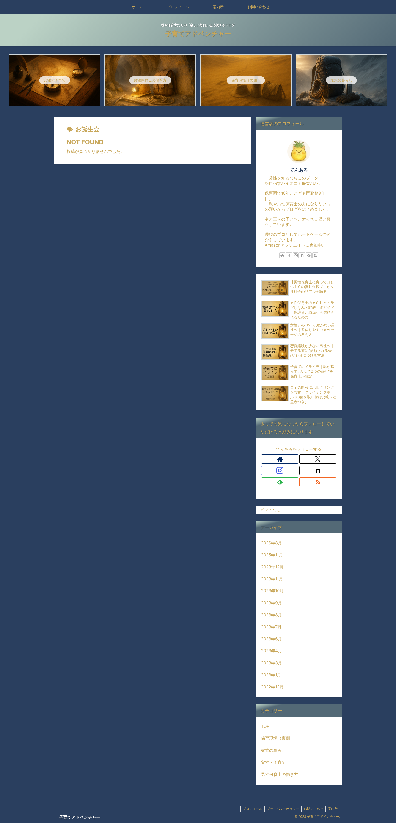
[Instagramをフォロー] (296, 255)
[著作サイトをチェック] (282, 255)
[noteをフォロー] (302, 255)
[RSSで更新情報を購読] (315, 255)
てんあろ (299, 170)
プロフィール (252, 809)
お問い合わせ (313, 809)
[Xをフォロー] (289, 255)
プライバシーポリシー (283, 809)
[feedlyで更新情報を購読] (309, 255)
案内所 (333, 809)
